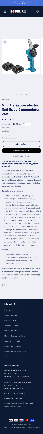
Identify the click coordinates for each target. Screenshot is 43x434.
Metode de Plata (10, 331)
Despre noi (8, 310)
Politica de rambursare (17, 427)
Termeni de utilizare (33, 427)
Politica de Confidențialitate (15, 351)
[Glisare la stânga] (16, 94)
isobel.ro (20, 424)
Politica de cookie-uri (12, 346)
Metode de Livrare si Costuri (15, 336)
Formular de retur (11, 320)
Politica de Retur (10, 315)
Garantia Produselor (12, 341)
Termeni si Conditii (11, 325)
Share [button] (6, 285)
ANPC (6, 357)
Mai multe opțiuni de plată (21, 156)
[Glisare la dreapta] (26, 94)
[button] (4, 11)
